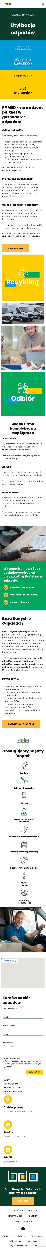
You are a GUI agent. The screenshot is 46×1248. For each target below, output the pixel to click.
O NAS (16, 1221)
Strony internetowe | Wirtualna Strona (23, 1246)
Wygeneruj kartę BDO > (23, 61)
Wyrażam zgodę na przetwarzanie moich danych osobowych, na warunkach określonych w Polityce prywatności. (22, 1064)
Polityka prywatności (11, 1058)
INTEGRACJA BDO (15, 1216)
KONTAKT (28, 1221)
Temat (5, 1034)
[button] (43, 4)
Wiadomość (8, 1043)
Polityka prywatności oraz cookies (23, 1241)
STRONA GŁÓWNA (16, 1210)
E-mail (6, 1017)
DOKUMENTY (32, 1216)
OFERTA (31, 1210)
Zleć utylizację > (23, 91)
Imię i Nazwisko (9, 1008)
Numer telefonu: (10, 1026)
